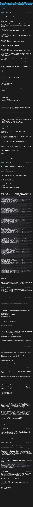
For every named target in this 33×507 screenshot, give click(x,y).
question (4, 8)
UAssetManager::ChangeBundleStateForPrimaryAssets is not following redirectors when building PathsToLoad (16, 3)
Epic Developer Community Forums (5, 0)
